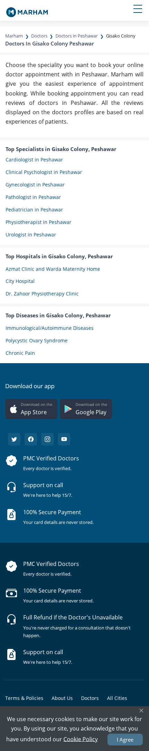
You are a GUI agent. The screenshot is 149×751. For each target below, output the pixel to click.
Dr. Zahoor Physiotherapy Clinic (42, 293)
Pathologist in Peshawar (33, 197)
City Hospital (20, 281)
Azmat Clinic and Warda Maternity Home (53, 269)
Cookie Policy (80, 739)
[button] (31, 409)
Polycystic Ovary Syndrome (37, 340)
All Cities (117, 698)
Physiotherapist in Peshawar (38, 222)
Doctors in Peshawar (76, 36)
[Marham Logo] (27, 10)
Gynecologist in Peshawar (35, 184)
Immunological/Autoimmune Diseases (50, 328)
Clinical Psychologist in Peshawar (44, 172)
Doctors (39, 36)
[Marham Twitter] (14, 439)
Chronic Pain (20, 353)
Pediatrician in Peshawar (34, 209)
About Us (62, 698)
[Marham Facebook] (31, 439)
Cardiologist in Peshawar (34, 159)
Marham (14, 36)
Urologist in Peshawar (31, 234)
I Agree (125, 739)
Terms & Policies (24, 698)
